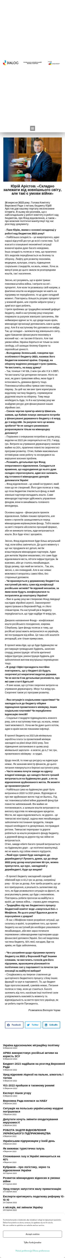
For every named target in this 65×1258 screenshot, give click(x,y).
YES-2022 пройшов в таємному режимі (28, 1085)
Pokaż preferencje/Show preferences (33, 1251)
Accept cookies (32, 1234)
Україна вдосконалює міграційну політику (31, 1045)
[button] (32, 128)
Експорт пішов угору (17, 1093)
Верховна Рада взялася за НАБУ (25, 1101)
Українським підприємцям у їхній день (29, 1141)
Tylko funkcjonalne (32, 1242)
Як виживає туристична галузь (24, 1148)
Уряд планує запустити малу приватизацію (32, 1189)
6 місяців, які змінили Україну (23, 1207)
